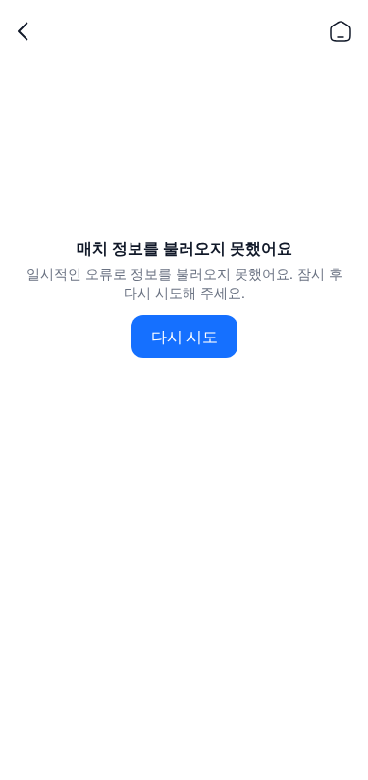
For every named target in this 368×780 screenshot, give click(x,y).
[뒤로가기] (23, 31)
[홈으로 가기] (340, 31)
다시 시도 (184, 336)
